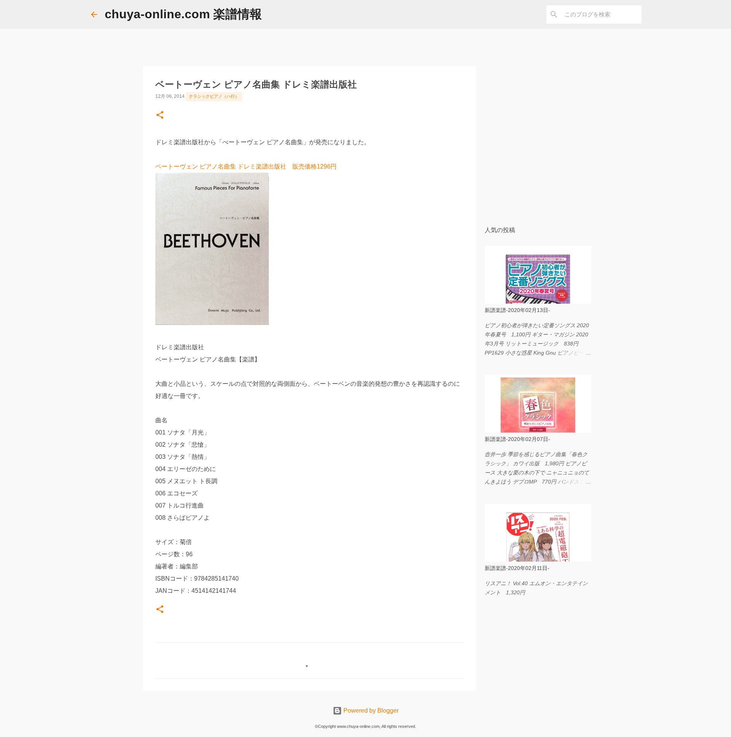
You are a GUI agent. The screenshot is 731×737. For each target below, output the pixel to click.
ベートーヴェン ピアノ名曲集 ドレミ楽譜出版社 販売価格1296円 (246, 166)
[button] (159, 115)
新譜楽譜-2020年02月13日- (517, 310)
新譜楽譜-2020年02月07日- (517, 439)
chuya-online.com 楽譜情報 (183, 14)
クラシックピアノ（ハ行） (214, 96)
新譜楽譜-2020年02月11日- (517, 568)
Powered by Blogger (370, 710)
